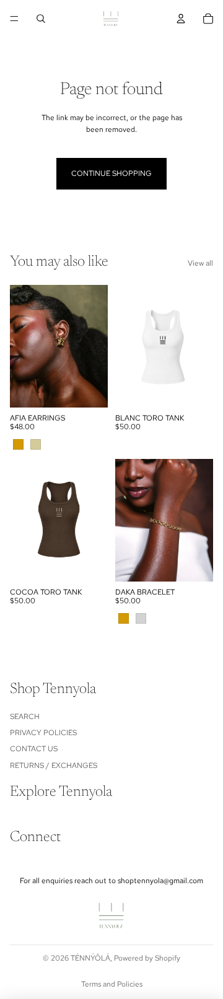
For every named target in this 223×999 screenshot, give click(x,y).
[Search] (41, 18)
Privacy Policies (43, 733)
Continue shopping (111, 173)
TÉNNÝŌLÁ (90, 958)
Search (25, 717)
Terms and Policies (111, 984)
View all (200, 263)
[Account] (181, 18)
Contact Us (34, 749)
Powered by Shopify (147, 958)
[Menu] (14, 18)
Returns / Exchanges (53, 765)
